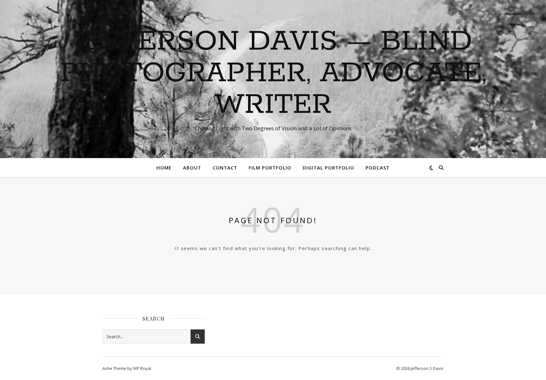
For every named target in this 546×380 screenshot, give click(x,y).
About (192, 167)
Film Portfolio (270, 167)
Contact (225, 167)
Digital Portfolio (328, 167)
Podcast (378, 167)
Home (164, 167)
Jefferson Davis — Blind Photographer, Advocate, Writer (273, 73)
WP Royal (142, 368)
